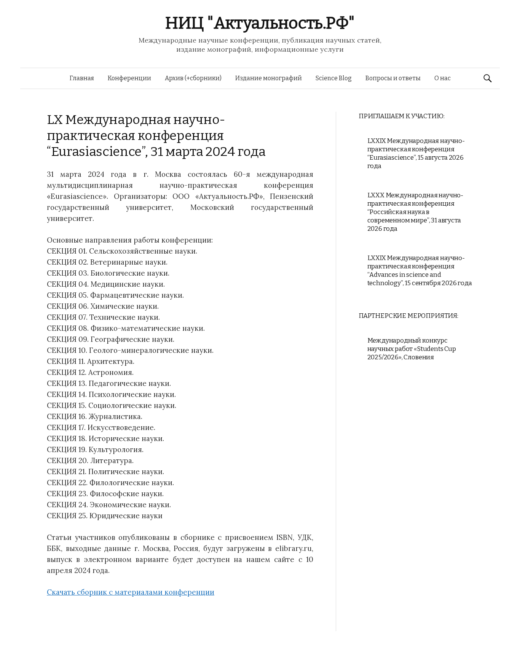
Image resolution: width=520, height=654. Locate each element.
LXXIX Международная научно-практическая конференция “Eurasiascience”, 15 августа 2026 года (416, 153)
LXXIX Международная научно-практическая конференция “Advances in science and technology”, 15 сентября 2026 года (419, 270)
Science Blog (334, 78)
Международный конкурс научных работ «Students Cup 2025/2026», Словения (411, 349)
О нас (442, 78)
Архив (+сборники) (193, 78)
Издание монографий (268, 78)
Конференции (129, 78)
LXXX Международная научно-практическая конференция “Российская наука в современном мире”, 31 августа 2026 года (415, 212)
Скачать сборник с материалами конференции (130, 592)
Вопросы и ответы (393, 78)
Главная (82, 78)
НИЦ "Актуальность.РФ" (260, 23)
